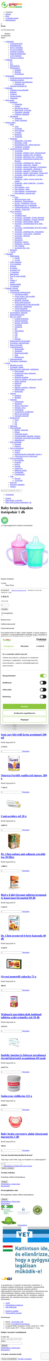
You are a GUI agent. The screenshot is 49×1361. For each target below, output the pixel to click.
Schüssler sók (19, 84)
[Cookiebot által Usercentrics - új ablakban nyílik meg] (36, 639)
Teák (16, 355)
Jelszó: (3, 1341)
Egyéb (7, 363)
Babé (12, 124)
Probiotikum (19, 410)
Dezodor (18, 339)
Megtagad (24, 720)
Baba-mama (9, 100)
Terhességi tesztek (21, 434)
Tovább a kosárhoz (25, 1359)
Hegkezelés (19, 391)
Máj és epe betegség (22, 414)
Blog (7, 16)
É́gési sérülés (19, 371)
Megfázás (8, 88)
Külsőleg (18, 70)
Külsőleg (18, 395)
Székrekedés (19, 402)
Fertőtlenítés (19, 375)
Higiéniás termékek (21, 377)
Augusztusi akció (16, 44)
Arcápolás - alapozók (22, 236)
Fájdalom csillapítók (22, 114)
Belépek (4, 1182)
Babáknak (13, 102)
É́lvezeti (17, 478)
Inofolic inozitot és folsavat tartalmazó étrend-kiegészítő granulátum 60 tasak (23, 1057)
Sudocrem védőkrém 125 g (16, 1096)
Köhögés (13, 92)
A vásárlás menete (11, 18)
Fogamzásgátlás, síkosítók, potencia (27, 436)
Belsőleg (18, 398)
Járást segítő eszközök (22, 302)
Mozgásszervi (15, 68)
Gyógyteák (19, 480)
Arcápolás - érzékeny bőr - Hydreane (28, 155)
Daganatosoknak (16, 359)
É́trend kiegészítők (21, 353)
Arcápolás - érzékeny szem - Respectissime (30, 153)
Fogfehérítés (19, 472)
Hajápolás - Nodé (21, 143)
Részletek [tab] (24, 646)
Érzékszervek (15, 418)
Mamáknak (14, 116)
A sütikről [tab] (40, 646)
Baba (16, 197)
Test (16, 337)
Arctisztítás (19, 151)
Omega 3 (13, 280)
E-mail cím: (5, 1337)
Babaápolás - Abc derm (23, 141)
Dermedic (13, 250)
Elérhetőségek (10, 20)
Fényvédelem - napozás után (25, 193)
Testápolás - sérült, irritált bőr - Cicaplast (29, 183)
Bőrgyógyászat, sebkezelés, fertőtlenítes (24, 369)
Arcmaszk (18, 213)
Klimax (17, 432)
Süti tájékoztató (11, 1307)
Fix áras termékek (16, 50)
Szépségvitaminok (21, 321)
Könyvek (13, 482)
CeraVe (12, 252)
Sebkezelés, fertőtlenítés (23, 306)
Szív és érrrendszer (17, 448)
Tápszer (17, 106)
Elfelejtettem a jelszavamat (10, 1184)
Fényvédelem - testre (22, 189)
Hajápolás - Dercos (21, 242)
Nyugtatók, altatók (16, 367)
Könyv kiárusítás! (16, 48)
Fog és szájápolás (16, 458)
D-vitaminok (14, 286)
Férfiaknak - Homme (22, 244)
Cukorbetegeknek (16, 347)
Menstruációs (15, 66)
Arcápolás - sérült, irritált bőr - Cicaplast (29, 175)
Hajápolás (18, 135)
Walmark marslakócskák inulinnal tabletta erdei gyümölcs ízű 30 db (21, 1016)
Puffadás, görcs (20, 408)
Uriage (12, 195)
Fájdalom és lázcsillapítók (19, 90)
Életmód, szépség (11, 288)
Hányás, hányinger (21, 406)
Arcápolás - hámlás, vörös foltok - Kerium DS (31, 173)
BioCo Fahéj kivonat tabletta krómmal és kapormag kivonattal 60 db (23, 896)
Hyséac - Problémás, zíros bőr (25, 203)
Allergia (13, 393)
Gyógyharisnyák (21, 298)
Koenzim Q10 (15, 270)
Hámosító (18, 383)
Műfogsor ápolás (21, 470)
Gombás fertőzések (21, 319)
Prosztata (18, 444)
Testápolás (18, 137)
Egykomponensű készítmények (21, 78)
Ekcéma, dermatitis (21, 323)
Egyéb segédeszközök (23, 311)
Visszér (17, 452)
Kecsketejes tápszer (22, 108)
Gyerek (17, 260)
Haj (16, 329)
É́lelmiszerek (19, 357)
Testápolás (18, 104)
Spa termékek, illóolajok (18, 313)
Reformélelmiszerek (17, 315)
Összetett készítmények (18, 86)
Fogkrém (18, 462)
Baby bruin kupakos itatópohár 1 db (18, 502)
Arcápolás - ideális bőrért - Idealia (27, 222)
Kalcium (13, 266)
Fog (11, 64)
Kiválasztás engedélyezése (24, 713)
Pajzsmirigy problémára (18, 361)
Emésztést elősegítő (22, 416)
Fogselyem (18, 468)
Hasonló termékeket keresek (19, 590)
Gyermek (18, 133)
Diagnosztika (14, 290)
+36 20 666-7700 (17, 1322)
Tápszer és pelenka (17, 58)
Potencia (18, 446)
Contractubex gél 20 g (14, 816)
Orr (16, 422)
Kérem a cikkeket (7, 1168)
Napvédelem (19, 331)
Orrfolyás (13, 94)
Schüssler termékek (17, 52)
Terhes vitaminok (21, 120)
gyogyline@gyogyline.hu (20, 1324)
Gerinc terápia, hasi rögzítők (25, 296)
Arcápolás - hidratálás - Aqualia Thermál (29, 220)
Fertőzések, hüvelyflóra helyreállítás (27, 438)
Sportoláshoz (19, 74)
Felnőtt (17, 258)
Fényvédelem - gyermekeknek (25, 191)
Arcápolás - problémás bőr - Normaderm (29, 232)
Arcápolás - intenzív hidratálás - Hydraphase (30, 167)
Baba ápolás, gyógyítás (23, 110)
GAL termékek (15, 264)
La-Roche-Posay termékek (19, 149)
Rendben (24, 706)
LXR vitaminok (15, 56)
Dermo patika (10, 122)
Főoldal (8, 498)
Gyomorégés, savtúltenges (24, 412)
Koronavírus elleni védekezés (25, 373)
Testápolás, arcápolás (22, 147)
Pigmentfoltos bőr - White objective (27, 145)
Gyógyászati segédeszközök (20, 292)
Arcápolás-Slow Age (22, 248)
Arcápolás (18, 128)
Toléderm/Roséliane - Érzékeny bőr (27, 207)
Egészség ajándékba (17, 485)
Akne (17, 126)
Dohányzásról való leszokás (20, 341)
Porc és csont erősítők (18, 276)
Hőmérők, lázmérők (22, 300)
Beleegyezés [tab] (9, 646)
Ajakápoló (18, 327)
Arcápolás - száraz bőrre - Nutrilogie (28, 234)
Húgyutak (13, 426)
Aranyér (18, 450)
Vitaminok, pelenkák (22, 112)
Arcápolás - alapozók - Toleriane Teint (28, 171)
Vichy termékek (15, 211)
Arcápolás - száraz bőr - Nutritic (26, 165)
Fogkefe (18, 466)
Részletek (25, 751)
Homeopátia (9, 76)
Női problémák (15, 428)
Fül (16, 424)
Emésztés (13, 400)
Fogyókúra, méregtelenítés (19, 343)
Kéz (16, 333)
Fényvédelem (19, 130)
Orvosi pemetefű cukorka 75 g (18, 976)
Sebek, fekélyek (20, 381)
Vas (11, 278)
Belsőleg (18, 72)
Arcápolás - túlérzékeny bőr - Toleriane (29, 157)
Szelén (12, 282)
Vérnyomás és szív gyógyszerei (26, 456)
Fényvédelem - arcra (22, 187)
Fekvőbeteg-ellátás (21, 294)
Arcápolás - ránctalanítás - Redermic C (28, 169)
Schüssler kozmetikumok (24, 82)
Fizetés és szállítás (11, 1311)
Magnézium (14, 274)
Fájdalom (8, 60)
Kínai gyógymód (16, 345)
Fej (11, 62)
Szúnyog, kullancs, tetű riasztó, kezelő (28, 379)
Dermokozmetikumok (18, 54)
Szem (17, 420)
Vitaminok (14, 98)
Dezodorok (19, 177)
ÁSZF (7, 1303)
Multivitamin (14, 256)
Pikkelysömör (19, 389)
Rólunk (8, 14)
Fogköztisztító (20, 474)
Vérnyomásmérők (21, 309)
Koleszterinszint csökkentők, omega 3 (28, 454)
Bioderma (13, 139)
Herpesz (18, 385)
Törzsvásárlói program (13, 1313)
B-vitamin (13, 268)
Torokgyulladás (15, 96)
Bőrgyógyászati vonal (22, 199)
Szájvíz (17, 464)
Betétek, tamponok (21, 430)
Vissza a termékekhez (9, 1359)
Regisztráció (5, 1186)
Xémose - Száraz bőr (22, 209)
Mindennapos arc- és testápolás (26, 205)
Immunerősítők (15, 284)
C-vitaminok (14, 272)
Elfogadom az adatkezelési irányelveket (18, 1166)
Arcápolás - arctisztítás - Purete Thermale (29, 217)
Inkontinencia (19, 440)
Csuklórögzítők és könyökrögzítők (27, 304)
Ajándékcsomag (20, 215)
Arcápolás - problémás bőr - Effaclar (28, 163)
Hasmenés (18, 404)
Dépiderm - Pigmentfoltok (24, 201)
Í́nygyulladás (19, 460)
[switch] (43, 683)
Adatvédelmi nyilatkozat (14, 1305)
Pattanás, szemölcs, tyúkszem (25, 387)
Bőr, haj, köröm (15, 317)
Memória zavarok (16, 365)
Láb (16, 335)
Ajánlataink (9, 41)
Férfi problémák (16, 442)
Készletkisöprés (15, 46)
